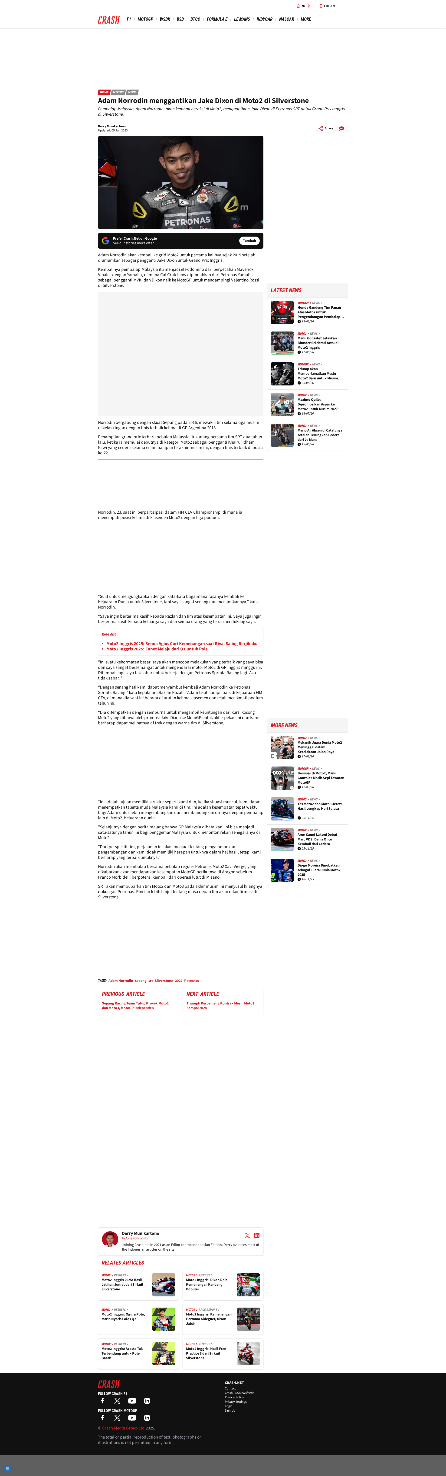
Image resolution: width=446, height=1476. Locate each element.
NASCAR (286, 19)
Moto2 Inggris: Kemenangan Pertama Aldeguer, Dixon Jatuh (209, 1319)
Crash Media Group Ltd (123, 1428)
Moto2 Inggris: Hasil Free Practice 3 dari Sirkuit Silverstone (206, 1353)
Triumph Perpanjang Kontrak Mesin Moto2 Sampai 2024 (220, 1005)
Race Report (208, 1310)
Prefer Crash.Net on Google (135, 238)
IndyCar (264, 19)
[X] (118, 1402)
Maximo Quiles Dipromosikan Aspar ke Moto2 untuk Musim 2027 (318, 404)
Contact (230, 1388)
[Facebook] (103, 1402)
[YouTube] (133, 1402)
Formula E (217, 19)
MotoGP (145, 19)
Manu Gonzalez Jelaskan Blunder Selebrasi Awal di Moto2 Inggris (318, 343)
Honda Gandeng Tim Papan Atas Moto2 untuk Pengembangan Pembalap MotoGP (319, 312)
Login (229, 1406)
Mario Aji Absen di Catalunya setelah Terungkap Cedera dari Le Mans (320, 435)
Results (120, 1275)
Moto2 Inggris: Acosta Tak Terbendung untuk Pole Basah (122, 1353)
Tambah (249, 240)
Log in (329, 6)
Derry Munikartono (112, 126)
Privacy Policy (234, 1397)
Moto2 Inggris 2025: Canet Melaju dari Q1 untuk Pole (157, 649)
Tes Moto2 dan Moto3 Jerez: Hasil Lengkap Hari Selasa (320, 806)
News (132, 92)
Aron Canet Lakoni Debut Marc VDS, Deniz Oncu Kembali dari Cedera (317, 839)
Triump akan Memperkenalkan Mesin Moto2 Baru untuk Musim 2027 (318, 374)
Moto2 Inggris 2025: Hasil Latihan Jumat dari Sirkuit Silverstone (122, 1285)
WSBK (165, 19)
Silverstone (164, 980)
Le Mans (242, 19)
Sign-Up (230, 1410)
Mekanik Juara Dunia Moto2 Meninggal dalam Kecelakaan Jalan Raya (320, 747)
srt (150, 980)
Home (104, 92)
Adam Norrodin (120, 980)
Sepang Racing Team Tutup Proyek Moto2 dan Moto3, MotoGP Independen (135, 1005)
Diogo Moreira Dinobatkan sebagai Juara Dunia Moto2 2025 (319, 870)
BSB (180, 19)
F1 (129, 19)
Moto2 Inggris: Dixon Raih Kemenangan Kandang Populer (206, 1285)
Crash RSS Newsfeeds (239, 1393)
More (306, 19)
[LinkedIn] (148, 1402)
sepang (141, 980)
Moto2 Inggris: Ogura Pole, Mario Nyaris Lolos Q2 (123, 1317)
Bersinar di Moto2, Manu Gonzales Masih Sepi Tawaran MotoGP (321, 778)
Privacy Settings (236, 1401)
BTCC (195, 19)
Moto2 (118, 92)
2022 (178, 980)
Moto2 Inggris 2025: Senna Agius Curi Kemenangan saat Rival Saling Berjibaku (182, 644)
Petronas (191, 980)
